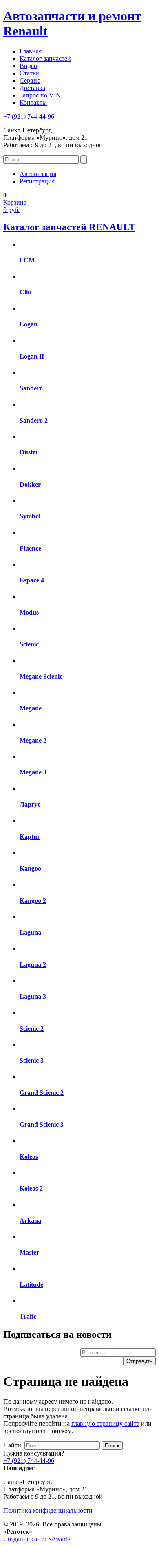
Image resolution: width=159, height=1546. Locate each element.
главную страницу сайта (105, 1423)
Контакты (33, 102)
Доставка (32, 87)
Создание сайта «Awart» (37, 1538)
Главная (31, 51)
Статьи (29, 73)
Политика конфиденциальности (48, 1510)
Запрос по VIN (40, 95)
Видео (28, 65)
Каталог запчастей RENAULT (69, 227)
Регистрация (37, 181)
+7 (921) (28, 116)
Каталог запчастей (45, 58)
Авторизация (38, 173)
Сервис (30, 80)
